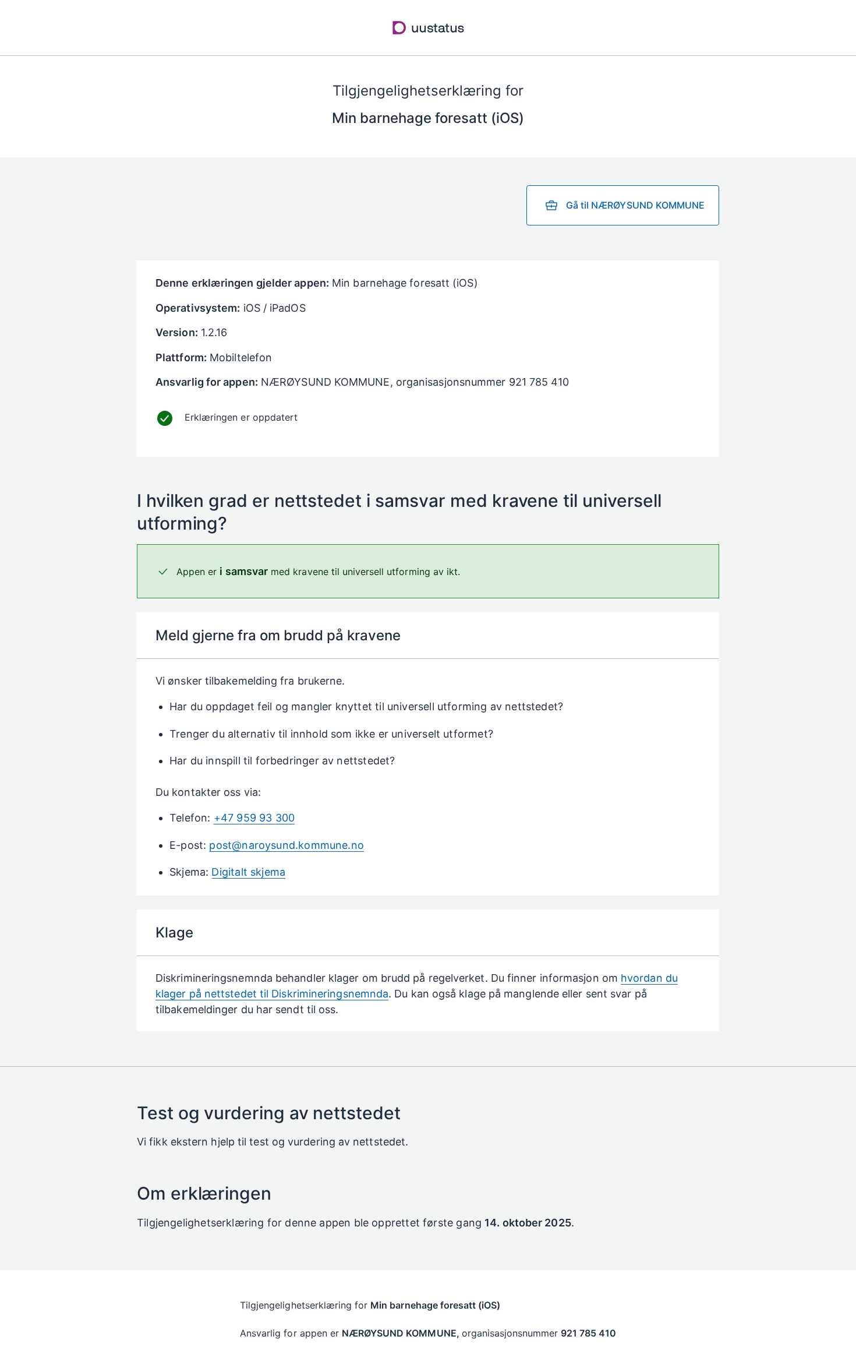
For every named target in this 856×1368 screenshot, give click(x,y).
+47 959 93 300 (254, 818)
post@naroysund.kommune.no (286, 845)
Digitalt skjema (248, 872)
